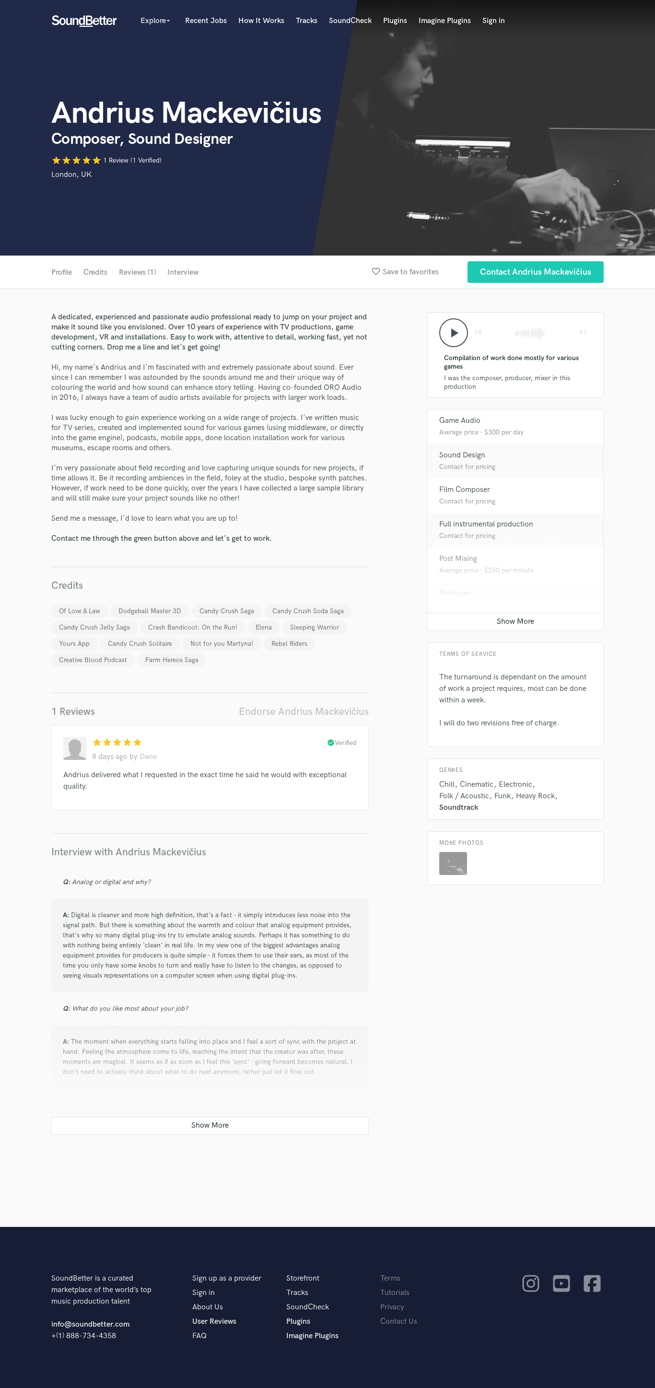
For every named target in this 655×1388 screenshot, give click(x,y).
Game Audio (459, 420)
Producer (454, 593)
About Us (207, 1307)
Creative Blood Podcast (93, 660)
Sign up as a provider (226, 1278)
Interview (183, 272)
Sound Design (462, 455)
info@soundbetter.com (90, 1324)
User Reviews (214, 1321)
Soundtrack (459, 807)
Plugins (395, 20)
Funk (502, 796)
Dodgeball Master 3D (149, 611)
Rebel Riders (289, 644)
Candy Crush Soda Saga (308, 611)
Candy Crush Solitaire (140, 644)
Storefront (302, 1278)
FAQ (199, 1336)
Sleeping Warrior (314, 627)
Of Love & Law (79, 611)
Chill (447, 784)
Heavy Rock (535, 796)
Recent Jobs (206, 20)
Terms (390, 1278)
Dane (148, 756)
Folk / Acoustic (464, 796)
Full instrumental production (486, 524)
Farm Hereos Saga (172, 660)
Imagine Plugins (445, 20)
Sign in (493, 20)
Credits (95, 272)
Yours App (74, 644)
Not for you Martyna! (221, 644)
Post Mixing (458, 558)
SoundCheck (350, 20)
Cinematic (476, 784)
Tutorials (394, 1292)
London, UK (71, 174)
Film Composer (464, 489)
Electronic (515, 784)
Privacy (392, 1307)
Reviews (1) (137, 272)
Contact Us (398, 1321)
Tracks (306, 20)
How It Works (261, 20)
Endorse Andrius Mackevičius (304, 712)
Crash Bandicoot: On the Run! (192, 627)
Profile (61, 272)
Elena (264, 627)
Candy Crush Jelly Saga (94, 627)
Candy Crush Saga (226, 611)
